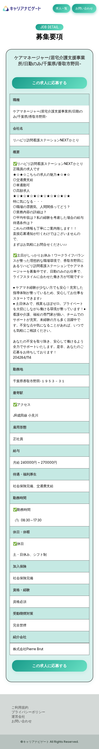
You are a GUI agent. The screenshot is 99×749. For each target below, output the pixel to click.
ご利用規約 (20, 707)
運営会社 (18, 716)
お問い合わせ (84, 8)
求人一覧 (61, 8)
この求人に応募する (49, 82)
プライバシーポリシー (28, 712)
